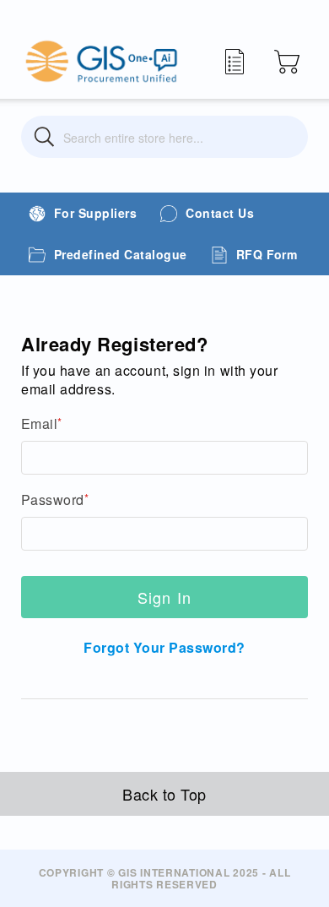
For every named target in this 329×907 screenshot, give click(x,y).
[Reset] (285, 137)
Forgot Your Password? (164, 647)
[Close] (44, 137)
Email (39, 423)
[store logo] (101, 61)
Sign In (165, 597)
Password (52, 500)
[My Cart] (286, 61)
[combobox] (164, 137)
